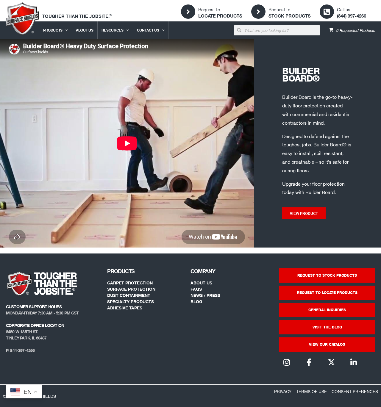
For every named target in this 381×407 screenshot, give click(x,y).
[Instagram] (286, 362)
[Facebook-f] (309, 362)
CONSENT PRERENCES (355, 391)
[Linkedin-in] (353, 362)
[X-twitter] (331, 362)
